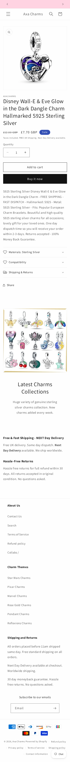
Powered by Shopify (36, 741)
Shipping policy (57, 747)
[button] (8, 14)
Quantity (8, 144)
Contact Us (14, 516)
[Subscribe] (54, 708)
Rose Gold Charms (19, 605)
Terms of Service (18, 534)
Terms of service (36, 747)
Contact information (37, 753)
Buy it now (35, 179)
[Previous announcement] (7, 4)
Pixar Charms (16, 587)
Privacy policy (16, 747)
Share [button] (10, 285)
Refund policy (16, 543)
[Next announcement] (63, 4)
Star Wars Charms (18, 578)
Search (11, 525)
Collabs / (13, 552)
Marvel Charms (17, 596)
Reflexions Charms (19, 623)
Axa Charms (19, 741)
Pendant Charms (18, 614)
